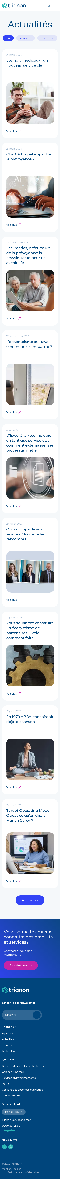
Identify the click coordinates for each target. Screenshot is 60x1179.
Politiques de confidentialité (23, 1172)
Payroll (6, 1083)
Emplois (7, 1045)
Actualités (8, 1039)
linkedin (4, 1146)
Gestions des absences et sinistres (22, 1089)
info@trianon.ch (12, 1130)
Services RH (25, 38)
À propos (7, 1033)
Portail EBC (12, 1111)
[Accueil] (14, 5)
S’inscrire (10, 1014)
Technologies (10, 1050)
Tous (8, 38)
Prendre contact (20, 965)
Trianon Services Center (16, 1119)
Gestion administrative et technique (23, 1066)
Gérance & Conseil (13, 1071)
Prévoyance (47, 38)
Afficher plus (30, 900)
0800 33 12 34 (11, 1125)
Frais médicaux (11, 1095)
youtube (10, 1146)
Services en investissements (19, 1077)
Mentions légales (11, 1168)
